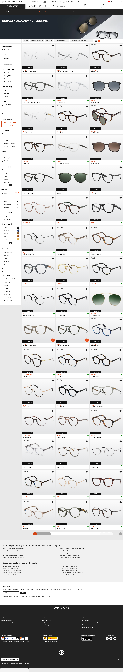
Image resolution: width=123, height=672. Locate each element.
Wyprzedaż (7, 137)
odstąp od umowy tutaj (10, 659)
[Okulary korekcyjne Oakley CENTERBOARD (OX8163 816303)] (38, 55)
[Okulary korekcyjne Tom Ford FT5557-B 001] (72, 298)
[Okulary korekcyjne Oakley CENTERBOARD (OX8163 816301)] (106, 207)
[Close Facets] (10, 41)
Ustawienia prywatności (8, 622)
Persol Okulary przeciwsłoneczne (12, 553)
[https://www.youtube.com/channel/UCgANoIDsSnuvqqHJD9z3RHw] (114, 639)
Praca (43, 618)
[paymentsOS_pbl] (22, 638)
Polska (112, 1)
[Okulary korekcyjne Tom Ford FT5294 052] (106, 55)
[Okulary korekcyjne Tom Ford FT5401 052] (72, 116)
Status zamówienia (87, 627)
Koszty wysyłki (46, 622)
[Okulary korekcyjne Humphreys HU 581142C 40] (72, 177)
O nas (3, 618)
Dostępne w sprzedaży (10, 143)
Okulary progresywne (10, 72)
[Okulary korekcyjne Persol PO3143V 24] (106, 481)
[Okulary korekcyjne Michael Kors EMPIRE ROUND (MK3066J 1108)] (38, 207)
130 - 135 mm (9, 108)
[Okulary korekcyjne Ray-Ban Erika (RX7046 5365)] (38, 146)
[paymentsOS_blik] (17, 638)
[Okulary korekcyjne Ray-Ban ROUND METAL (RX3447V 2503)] (38, 298)
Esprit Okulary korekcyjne (69, 574)
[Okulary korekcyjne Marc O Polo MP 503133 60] (72, 451)
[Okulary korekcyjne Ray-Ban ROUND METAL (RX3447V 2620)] (38, 238)
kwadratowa (7, 219)
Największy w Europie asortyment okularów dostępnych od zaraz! (23, 1)
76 (102, 534)
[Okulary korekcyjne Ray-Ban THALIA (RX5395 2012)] (106, 512)
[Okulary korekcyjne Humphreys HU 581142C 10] (106, 85)
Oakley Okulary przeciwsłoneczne (12, 551)
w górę (119, 659)
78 (111, 534)
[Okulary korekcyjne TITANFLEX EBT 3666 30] (106, 451)
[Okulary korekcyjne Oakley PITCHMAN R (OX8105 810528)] (72, 329)
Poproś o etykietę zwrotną (49, 625)
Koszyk (103, 7)
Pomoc (83, 618)
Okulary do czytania (9, 81)
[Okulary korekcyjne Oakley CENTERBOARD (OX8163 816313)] (38, 329)
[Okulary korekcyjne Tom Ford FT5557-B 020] (38, 451)
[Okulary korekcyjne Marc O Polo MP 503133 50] (38, 420)
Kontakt (3, 625)
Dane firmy (26, 663)
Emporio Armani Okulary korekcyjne (13, 574)
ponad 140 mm (9, 114)
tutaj (48, 596)
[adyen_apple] (26, 638)
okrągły (6, 193)
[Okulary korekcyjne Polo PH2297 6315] (72, 207)
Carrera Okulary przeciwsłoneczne (12, 555)
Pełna (5, 201)
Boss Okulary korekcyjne (69, 570)
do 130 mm (9, 105)
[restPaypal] (12, 638)
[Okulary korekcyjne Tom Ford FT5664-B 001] (72, 390)
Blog (82, 625)
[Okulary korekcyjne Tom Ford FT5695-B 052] (38, 481)
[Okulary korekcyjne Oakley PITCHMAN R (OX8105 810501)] (38, 177)
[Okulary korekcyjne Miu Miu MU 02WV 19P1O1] (106, 420)
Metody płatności (47, 620)
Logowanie (85, 7)
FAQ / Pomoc (85, 620)
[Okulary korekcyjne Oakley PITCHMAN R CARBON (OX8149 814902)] (38, 85)
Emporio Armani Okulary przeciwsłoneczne (72, 548)
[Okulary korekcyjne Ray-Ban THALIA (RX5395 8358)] (72, 420)
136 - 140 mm (9, 111)
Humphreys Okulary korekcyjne (11, 570)
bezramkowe (7, 204)
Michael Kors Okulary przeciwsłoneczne (71, 551)
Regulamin (4, 663)
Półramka (6, 207)
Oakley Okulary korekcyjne (10, 568)
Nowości (6, 134)
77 (106, 534)
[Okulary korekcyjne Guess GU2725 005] (38, 390)
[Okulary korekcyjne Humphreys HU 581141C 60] (106, 146)
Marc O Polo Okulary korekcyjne (12, 572)
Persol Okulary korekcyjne (69, 566)
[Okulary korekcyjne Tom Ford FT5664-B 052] (106, 359)
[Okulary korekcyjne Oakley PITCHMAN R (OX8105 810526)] (106, 390)
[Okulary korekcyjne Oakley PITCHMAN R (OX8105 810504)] (72, 146)
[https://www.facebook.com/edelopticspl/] (107, 639)
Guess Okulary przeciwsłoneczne (69, 553)
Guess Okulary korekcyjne (69, 568)
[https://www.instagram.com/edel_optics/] (110, 639)
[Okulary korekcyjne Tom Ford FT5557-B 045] (72, 238)
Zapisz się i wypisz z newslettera (91, 622)
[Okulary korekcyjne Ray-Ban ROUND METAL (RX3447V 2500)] (72, 268)
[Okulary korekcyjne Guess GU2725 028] (72, 481)
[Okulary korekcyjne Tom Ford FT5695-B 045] (38, 512)
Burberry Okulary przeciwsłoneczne (69, 557)
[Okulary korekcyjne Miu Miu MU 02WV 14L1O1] (106, 238)
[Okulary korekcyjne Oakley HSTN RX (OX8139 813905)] (38, 116)
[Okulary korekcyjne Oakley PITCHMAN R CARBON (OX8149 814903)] (72, 55)
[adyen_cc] (2, 638)
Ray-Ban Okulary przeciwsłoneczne (13, 548)
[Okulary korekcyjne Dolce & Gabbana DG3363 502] (38, 359)
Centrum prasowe (6, 620)
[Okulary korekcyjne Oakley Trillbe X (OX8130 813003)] (72, 85)
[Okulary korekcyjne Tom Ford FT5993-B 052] (106, 116)
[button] (12, 6)
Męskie (5, 61)
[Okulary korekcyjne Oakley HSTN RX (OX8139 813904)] (72, 512)
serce (5, 216)
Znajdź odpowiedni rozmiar (10, 124)
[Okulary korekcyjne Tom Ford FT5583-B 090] (106, 329)
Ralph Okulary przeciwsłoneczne (69, 555)
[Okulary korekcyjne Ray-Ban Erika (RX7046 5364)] (106, 177)
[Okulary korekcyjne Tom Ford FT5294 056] (72, 359)
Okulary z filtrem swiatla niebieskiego (10, 77)
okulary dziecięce (8, 64)
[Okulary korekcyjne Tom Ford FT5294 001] (106, 268)
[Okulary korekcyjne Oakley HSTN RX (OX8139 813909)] (38, 268)
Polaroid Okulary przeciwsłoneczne (13, 557)
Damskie (6, 58)
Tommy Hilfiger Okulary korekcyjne (72, 572)
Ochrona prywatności (15, 663)
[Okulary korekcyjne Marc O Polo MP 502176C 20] (106, 298)
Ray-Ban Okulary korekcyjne (10, 566)
